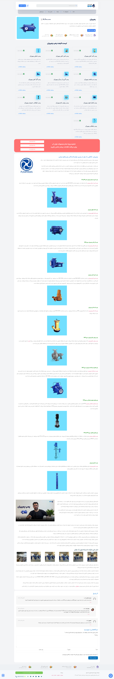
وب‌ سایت (41, 649)
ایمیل (68, 649)
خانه (74, 11)
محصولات (66, 11)
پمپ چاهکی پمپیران (91, 126)
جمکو (55, 675)
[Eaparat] (41, 676)
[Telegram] (36, 676)
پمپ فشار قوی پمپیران (90, 102)
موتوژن (77, 586)
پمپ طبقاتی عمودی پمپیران (32, 102)
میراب (52, 675)
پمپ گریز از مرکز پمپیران (61, 79)
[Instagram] (28, 676)
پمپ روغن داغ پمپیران (62, 102)
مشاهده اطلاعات (78, 66)
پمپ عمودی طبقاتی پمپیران (92, 403)
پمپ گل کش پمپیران (34, 79)
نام (97, 649)
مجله (58, 11)
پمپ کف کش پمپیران (90, 56)
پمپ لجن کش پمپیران (62, 56)
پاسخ (90, 602)
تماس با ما (50, 11)
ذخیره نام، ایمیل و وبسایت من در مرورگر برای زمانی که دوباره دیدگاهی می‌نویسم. (79, 654)
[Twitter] (33, 676)
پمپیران (61, 675)
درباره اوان (41, 11)
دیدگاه (96, 635)
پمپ (29, 341)
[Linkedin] (30, 676)
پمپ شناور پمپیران (35, 56)
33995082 (20, 676)
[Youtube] (39, 676)
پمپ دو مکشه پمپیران (90, 79)
